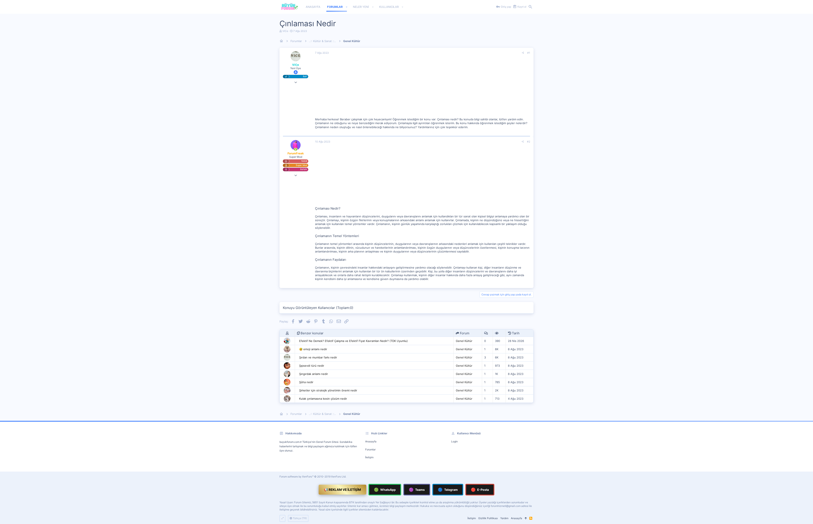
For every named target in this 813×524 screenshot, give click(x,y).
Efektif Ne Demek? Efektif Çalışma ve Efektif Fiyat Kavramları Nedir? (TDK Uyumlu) (353, 341)
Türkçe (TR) (299, 518)
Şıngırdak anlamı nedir (313, 374)
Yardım (504, 518)
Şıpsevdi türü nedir (311, 365)
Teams (417, 489)
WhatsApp (385, 489)
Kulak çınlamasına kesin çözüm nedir (323, 398)
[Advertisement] (422, 87)
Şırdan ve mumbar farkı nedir (318, 357)
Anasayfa (370, 441)
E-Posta (480, 489)
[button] (347, 7)
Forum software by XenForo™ (312, 476)
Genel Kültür (464, 341)
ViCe (285, 31)
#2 (528, 141)
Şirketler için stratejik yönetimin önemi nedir (328, 390)
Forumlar (370, 449)
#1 (528, 52)
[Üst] (525, 518)
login (454, 441)
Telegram (448, 489)
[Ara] (530, 7)
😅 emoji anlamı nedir (313, 349)
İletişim (369, 457)
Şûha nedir (306, 382)
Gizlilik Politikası (488, 518)
